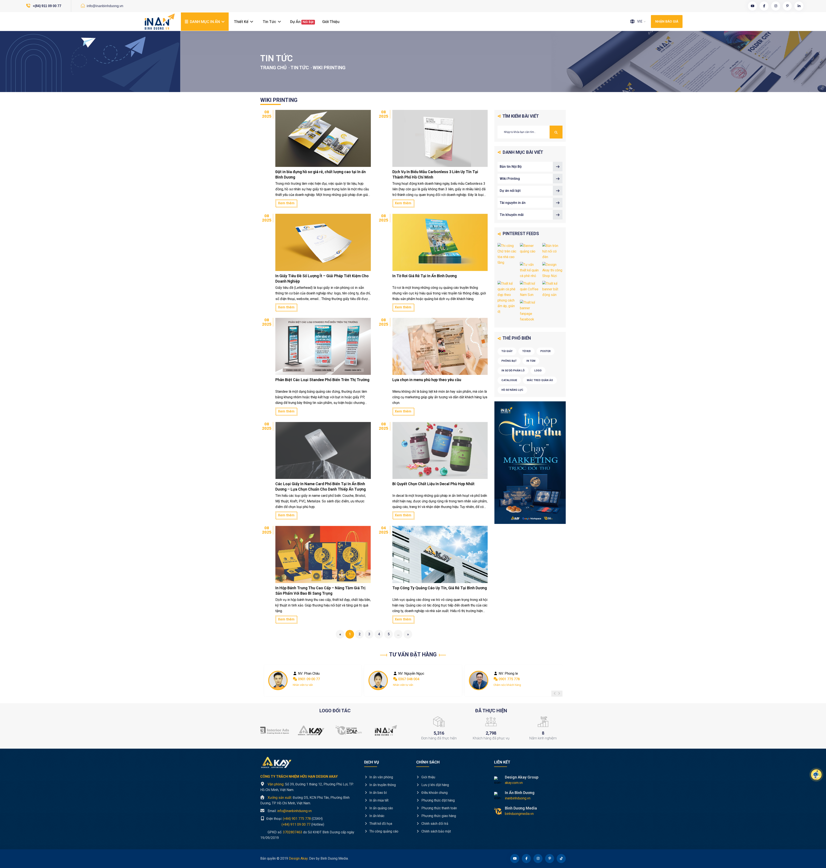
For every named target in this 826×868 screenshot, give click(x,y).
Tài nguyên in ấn (512, 203)
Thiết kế (241, 21)
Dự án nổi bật (510, 191)
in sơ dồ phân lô (513, 370)
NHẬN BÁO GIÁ (666, 21)
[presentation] (554, 694)
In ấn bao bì (377, 793)
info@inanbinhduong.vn (104, 6)
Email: (290, 811)
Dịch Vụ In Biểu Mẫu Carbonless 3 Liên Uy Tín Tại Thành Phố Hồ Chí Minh (435, 174)
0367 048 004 (308, 679)
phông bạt (509, 360)
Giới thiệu (330, 21)
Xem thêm (286, 203)
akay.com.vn (514, 783)
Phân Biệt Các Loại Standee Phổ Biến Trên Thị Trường (322, 379)
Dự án (302, 21)
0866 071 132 (509, 679)
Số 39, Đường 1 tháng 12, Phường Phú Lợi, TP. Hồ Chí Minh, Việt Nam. (306, 787)
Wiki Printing (510, 179)
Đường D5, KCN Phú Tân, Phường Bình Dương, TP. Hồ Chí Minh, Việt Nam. (305, 800)
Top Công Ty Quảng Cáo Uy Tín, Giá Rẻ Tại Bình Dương (439, 588)
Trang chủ (273, 67)
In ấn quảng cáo (380, 808)
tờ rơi (526, 351)
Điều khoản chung (434, 793)
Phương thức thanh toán (439, 808)
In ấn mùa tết (378, 800)
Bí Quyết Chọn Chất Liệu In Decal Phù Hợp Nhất (433, 484)
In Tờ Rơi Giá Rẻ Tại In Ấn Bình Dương (424, 276)
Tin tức (270, 21)
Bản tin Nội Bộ (511, 167)
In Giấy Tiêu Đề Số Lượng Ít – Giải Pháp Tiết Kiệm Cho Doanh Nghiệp (322, 278)
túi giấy (507, 351)
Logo (538, 370)
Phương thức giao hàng (438, 816)
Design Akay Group (521, 777)
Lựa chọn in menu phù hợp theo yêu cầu (426, 379)
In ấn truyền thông (382, 785)
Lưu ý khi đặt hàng (435, 785)
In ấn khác (376, 816)
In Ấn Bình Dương (520, 792)
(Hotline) (292, 824)
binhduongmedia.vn (519, 814)
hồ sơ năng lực (512, 389)
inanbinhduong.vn (517, 798)
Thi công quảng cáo (383, 831)
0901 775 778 (408, 679)
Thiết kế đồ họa (380, 824)
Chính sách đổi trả (434, 824)
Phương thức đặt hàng (438, 800)
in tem (530, 360)
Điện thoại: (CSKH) (294, 819)
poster (545, 351)
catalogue (509, 380)
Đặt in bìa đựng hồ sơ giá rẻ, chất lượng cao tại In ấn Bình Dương (320, 174)
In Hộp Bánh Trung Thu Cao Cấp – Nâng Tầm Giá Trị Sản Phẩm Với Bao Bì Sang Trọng (320, 591)
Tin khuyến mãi (512, 215)
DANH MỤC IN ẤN (205, 21)
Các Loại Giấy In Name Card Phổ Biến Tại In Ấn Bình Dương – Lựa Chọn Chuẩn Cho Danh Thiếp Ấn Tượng (320, 486)
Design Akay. (298, 858)
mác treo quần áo (540, 380)
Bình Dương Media (521, 808)
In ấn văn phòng (380, 777)
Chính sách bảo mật (436, 831)
